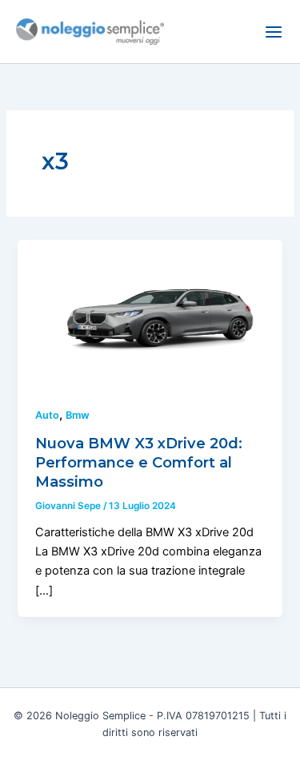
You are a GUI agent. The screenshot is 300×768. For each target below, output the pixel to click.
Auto (47, 415)
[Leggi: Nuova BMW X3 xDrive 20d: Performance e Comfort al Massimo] (150, 313)
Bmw (78, 415)
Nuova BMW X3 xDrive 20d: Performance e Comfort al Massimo (138, 462)
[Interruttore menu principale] (273, 32)
